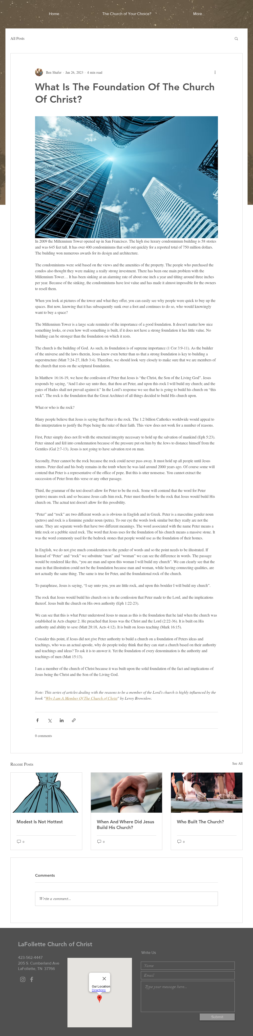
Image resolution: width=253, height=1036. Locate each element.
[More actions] (215, 72)
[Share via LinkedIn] (61, 720)
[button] (236, 38)
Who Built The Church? (200, 822)
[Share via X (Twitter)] (49, 720)
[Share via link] (73, 720)
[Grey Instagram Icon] (22, 979)
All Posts (17, 38)
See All (237, 763)
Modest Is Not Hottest (40, 822)
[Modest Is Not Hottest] (46, 793)
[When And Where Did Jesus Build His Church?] (126, 793)
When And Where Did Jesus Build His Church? (125, 824)
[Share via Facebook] (37, 720)
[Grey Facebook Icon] (31, 979)
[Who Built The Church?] (206, 793)
